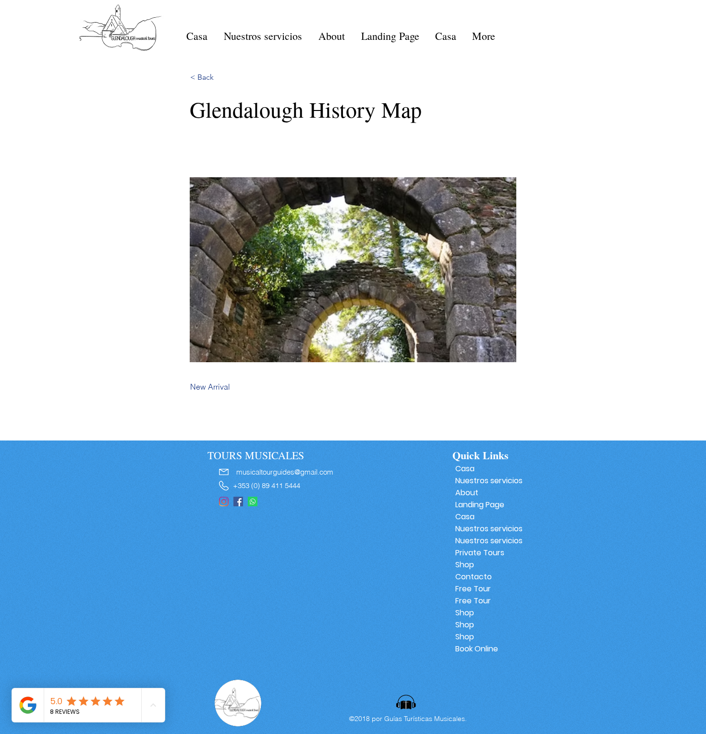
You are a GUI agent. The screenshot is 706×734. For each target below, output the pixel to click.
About (466, 492)
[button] (222, 77)
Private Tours (479, 552)
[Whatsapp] (252, 501)
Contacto (473, 576)
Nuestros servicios (485, 480)
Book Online (476, 648)
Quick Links (480, 455)
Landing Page (479, 504)
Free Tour (473, 588)
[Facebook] (238, 501)
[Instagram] (224, 501)
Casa (465, 468)
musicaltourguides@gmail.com (284, 472)
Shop (464, 564)
